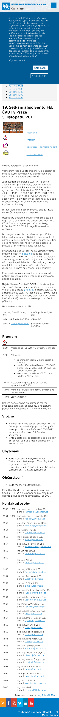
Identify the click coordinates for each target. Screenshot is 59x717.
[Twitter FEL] (20, 702)
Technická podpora (29, 711)
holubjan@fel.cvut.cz (36, 676)
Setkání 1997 (16, 97)
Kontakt (48, 711)
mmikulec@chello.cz (35, 525)
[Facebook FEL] (8, 702)
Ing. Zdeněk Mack (47, 695)
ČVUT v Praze (18, 8)
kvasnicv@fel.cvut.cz (35, 592)
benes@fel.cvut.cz (34, 669)
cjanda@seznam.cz (35, 532)
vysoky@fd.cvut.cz (34, 578)
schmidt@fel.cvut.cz (35, 648)
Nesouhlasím (39, 76)
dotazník (27, 253)
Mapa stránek (50, 714)
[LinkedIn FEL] (25, 702)
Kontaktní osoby (35, 154)
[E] (56, 711)
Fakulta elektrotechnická (28, 4)
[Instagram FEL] (14, 702)
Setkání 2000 (16, 88)
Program (31, 139)
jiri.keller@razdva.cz (35, 553)
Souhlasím (40, 68)
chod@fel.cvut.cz (33, 627)
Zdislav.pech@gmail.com (38, 546)
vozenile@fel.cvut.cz (35, 599)
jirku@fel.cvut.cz (33, 613)
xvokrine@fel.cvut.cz (35, 683)
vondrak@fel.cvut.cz (35, 606)
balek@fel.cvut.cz (34, 634)
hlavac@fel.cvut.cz (34, 655)
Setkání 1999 (16, 91)
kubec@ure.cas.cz (34, 539)
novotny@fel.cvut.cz (35, 571)
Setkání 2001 (16, 86)
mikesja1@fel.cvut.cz (35, 690)
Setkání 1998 (16, 94)
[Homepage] (6, 6)
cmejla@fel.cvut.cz (34, 662)
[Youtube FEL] (31, 702)
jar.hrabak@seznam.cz (36, 511)
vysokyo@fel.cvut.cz (35, 620)
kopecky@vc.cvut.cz (35, 518)
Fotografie (32, 132)
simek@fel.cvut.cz (20, 323)
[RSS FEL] (3, 702)
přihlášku (29, 289)
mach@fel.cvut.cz (34, 641)
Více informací (16, 60)
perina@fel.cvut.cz (34, 562)
